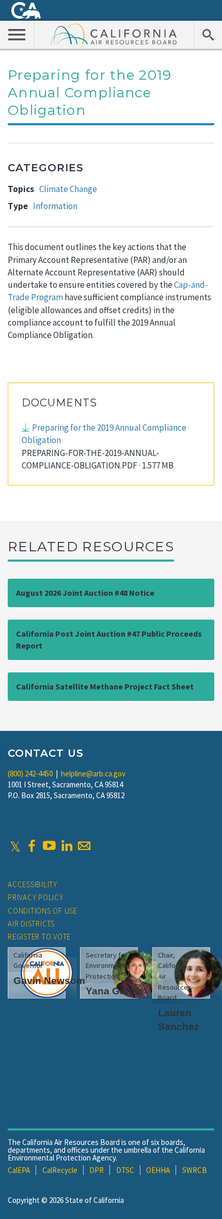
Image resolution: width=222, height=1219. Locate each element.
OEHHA (158, 1170)
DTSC (125, 1170)
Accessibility (32, 884)
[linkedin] (66, 846)
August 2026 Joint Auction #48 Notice (85, 593)
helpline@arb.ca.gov (93, 774)
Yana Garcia (114, 991)
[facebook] (31, 846)
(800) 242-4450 (30, 774)
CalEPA (19, 1170)
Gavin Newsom (49, 980)
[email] (84, 846)
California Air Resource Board (114, 34)
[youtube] (49, 846)
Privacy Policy (36, 897)
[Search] (208, 34)
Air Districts (31, 924)
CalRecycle (59, 1170)
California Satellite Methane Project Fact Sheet (105, 686)
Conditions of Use (42, 911)
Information (55, 206)
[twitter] (15, 846)
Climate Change (68, 189)
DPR (96, 1170)
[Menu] (17, 34)
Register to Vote (39, 937)
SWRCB (194, 1170)
